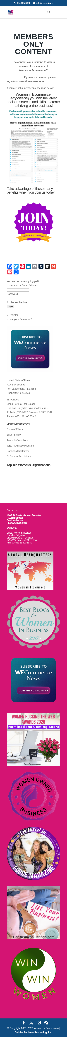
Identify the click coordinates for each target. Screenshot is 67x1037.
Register (13, 315)
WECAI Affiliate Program (20, 445)
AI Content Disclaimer (19, 456)
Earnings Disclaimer (18, 451)
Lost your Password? (20, 319)
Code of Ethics (15, 429)
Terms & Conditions (17, 440)
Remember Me (18, 302)
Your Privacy (14, 435)
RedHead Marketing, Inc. (38, 1032)
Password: (12, 294)
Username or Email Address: (22, 285)
